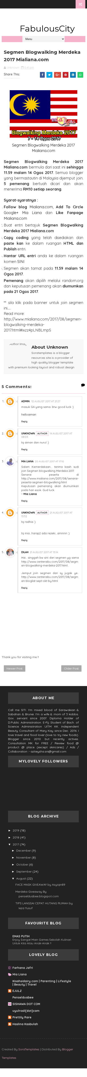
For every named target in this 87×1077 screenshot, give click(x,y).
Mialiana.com (41, 206)
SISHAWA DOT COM (26, 1004)
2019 (16, 830)
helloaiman (28, 414)
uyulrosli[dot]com (25, 1011)
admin (25, 401)
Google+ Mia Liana (23, 212)
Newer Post (15, 668)
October (22, 864)
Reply (24, 421)
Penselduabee (23, 997)
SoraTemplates (28, 1049)
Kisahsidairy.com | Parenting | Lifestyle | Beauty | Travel (41, 982)
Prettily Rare (21, 1017)
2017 (16, 844)
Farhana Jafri (22, 968)
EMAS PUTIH (21, 936)
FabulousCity (47, 28)
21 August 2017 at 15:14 (44, 552)
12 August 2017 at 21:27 (45, 401)
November (23, 857)
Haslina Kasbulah (25, 1024)
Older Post (71, 668)
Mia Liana (27, 461)
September (24, 871)
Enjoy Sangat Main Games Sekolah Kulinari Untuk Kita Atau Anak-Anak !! (41, 941)
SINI (20, 261)
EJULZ (17, 991)
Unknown (28, 433)
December (23, 850)
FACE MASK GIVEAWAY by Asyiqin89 (40, 884)
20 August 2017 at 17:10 (49, 461)
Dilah (25, 552)
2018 (16, 837)
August (21, 878)
